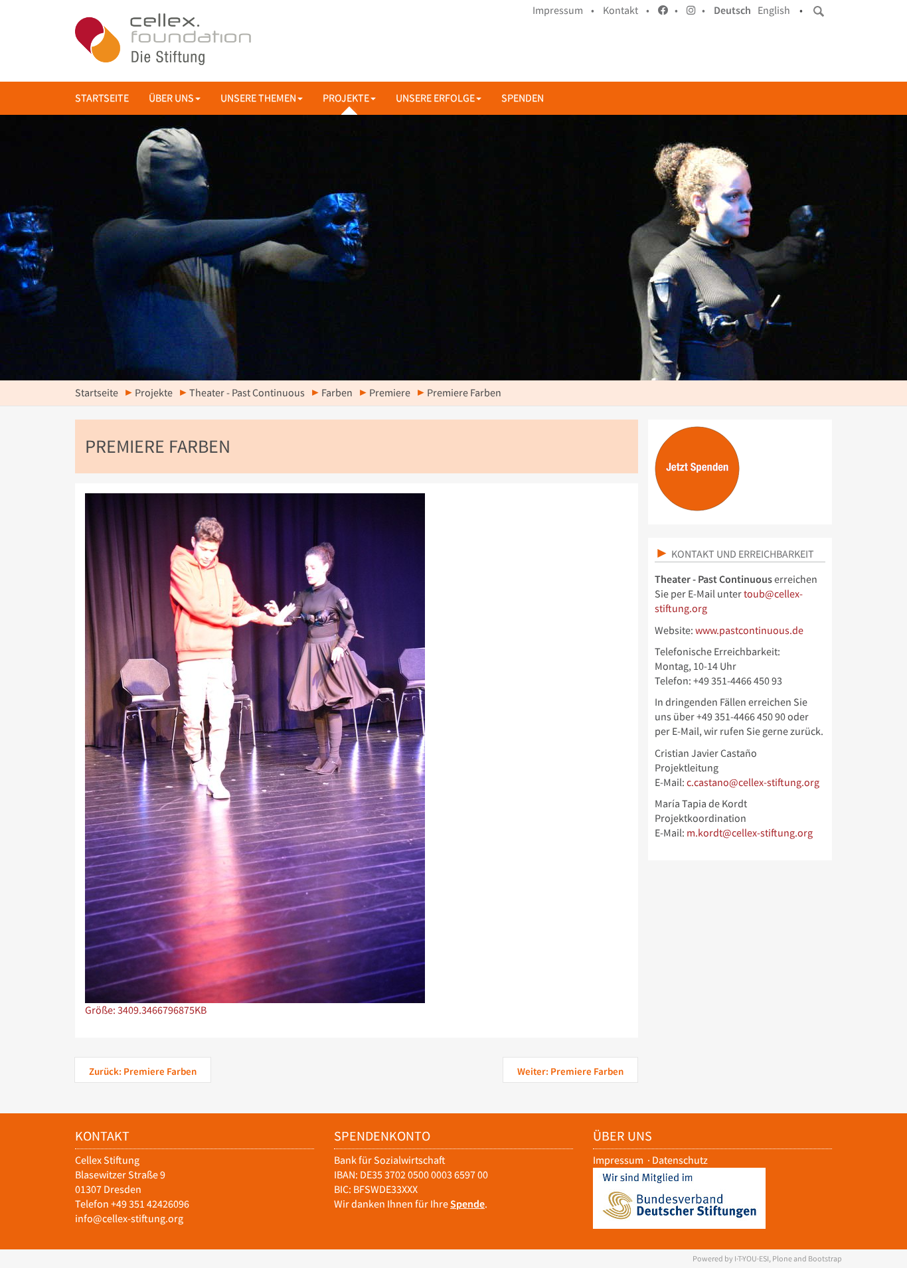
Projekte (346, 98)
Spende (467, 1204)
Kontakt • (626, 10)
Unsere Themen (258, 98)
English (774, 10)
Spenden (522, 98)
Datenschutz (680, 1160)
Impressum (618, 1160)
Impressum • (563, 10)
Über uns (171, 98)
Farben (337, 392)
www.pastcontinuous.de (749, 630)
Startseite (102, 98)
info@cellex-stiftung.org (129, 1218)
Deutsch (732, 10)
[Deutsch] (163, 39)
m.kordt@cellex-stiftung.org (750, 833)
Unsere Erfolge (435, 98)
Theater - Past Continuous (247, 392)
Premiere (389, 392)
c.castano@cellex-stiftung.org (753, 782)
